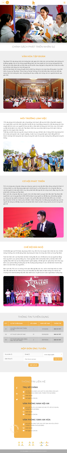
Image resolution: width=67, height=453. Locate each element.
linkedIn (17, 394)
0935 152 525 (28, 395)
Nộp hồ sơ (33, 365)
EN (3, 2)
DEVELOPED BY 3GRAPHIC (42, 451)
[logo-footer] (21, 443)
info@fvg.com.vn (31, 398)
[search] (7, 2)
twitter (17, 399)
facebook (17, 388)
